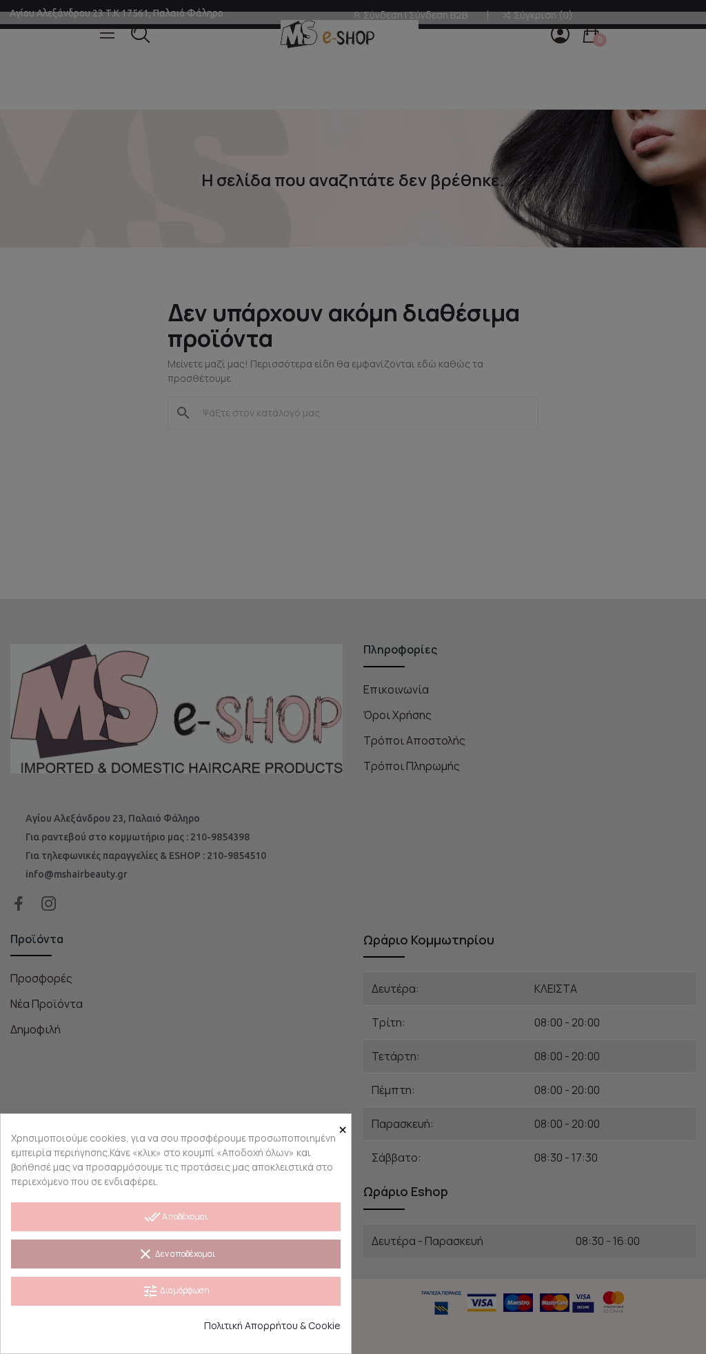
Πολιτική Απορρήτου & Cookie (272, 1325)
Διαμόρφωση (176, 1291)
